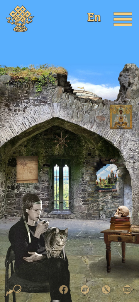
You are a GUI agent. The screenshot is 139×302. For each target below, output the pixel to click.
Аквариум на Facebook (63, 289)
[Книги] (121, 211)
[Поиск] (14, 290)
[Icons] (121, 117)
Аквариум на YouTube (127, 289)
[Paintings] (108, 174)
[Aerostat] (80, 84)
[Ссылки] (62, 141)
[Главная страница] (20, 19)
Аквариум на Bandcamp (85, 289)
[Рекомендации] (27, 169)
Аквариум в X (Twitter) (106, 289)
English (94, 18)
